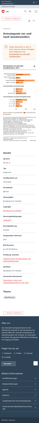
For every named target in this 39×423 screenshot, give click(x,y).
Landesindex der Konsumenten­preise (16, 401)
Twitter (19, 353)
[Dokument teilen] (33, 20)
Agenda (5, 389)
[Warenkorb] (30, 11)
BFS (7, 12)
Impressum (12, 420)
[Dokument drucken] (29, 20)
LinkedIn (7, 357)
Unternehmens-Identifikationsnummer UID (17, 407)
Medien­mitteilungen (10, 384)
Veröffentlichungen (9, 378)
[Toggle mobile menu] (36, 11)
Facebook (8, 353)
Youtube (29, 353)
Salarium (5, 395)
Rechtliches (5, 420)
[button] (35, 363)
